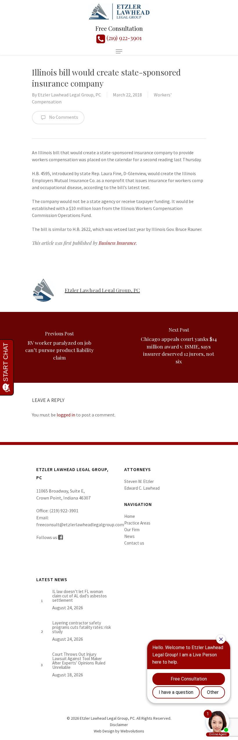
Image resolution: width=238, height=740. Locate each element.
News (129, 536)
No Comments (63, 117)
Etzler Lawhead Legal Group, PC (69, 95)
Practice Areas (137, 523)
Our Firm (132, 529)
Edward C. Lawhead (142, 488)
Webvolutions (132, 731)
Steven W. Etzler (139, 481)
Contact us (134, 543)
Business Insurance (117, 243)
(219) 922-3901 (123, 38)
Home (129, 516)
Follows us (47, 537)
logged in (66, 415)
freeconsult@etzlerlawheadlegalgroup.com (80, 524)
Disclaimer (119, 724)
